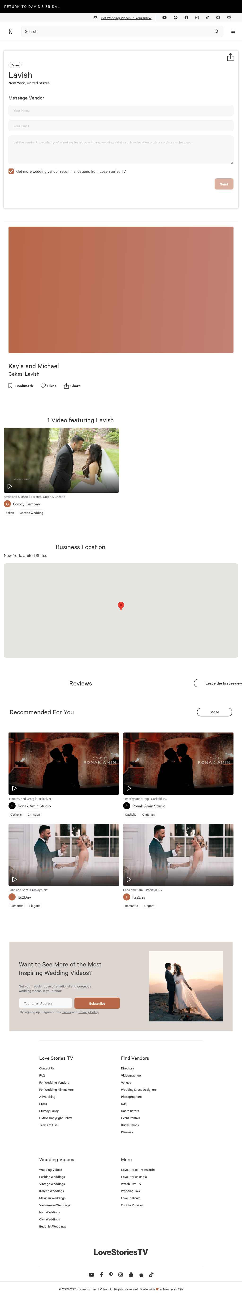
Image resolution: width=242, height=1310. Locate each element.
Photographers (131, 1096)
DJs (123, 1103)
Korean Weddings (51, 1191)
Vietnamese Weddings (54, 1205)
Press (43, 1103)
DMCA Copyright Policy (55, 1118)
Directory (127, 1068)
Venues (126, 1082)
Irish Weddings (49, 1212)
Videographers (131, 1075)
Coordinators (130, 1110)
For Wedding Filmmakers (56, 1089)
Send (224, 183)
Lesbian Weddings (52, 1176)
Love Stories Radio (134, 1176)
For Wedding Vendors (54, 1082)
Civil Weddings (49, 1219)
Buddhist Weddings (52, 1226)
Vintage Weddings (52, 1183)
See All (214, 712)
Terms (66, 1011)
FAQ (42, 1075)
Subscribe (97, 1003)
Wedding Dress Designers (138, 1089)
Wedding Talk (130, 1191)
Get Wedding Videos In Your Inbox (126, 17)
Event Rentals (130, 1118)
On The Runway (132, 1205)
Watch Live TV (131, 1183)
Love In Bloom (130, 1198)
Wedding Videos (50, 1169)
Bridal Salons (130, 1125)
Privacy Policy (88, 1011)
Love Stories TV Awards (138, 1169)
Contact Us (47, 1068)
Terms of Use (48, 1125)
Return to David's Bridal (32, 6)
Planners (127, 1132)
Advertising (47, 1096)
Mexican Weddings (52, 1198)
